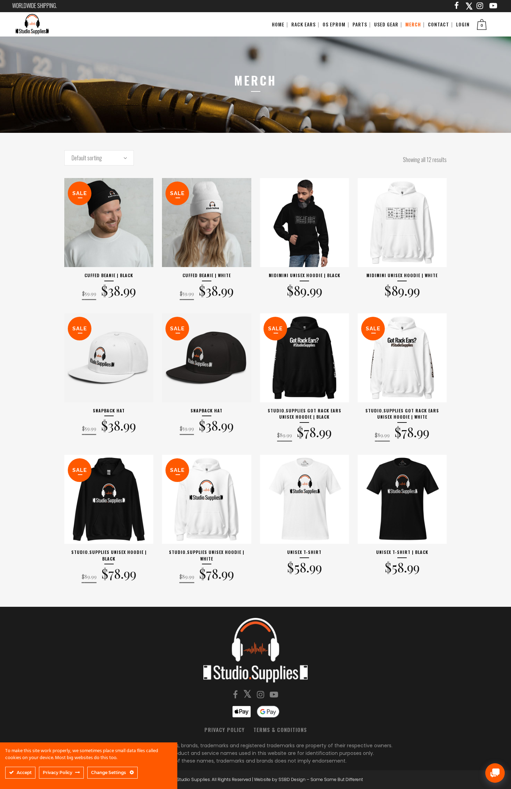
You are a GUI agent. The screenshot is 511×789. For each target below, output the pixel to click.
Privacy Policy (224, 729)
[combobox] (99, 158)
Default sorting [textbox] (87, 158)
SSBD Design (292, 779)
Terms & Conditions (280, 729)
